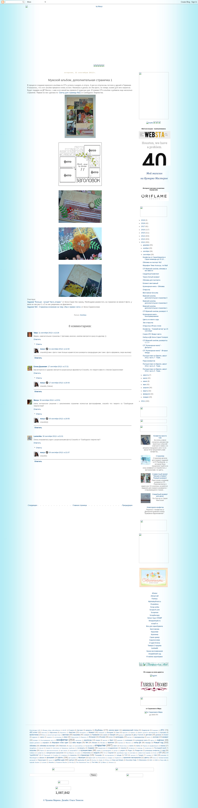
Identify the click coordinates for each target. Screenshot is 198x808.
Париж (145, 746)
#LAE (64, 730)
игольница (58, 737)
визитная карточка (54, 735)
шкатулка (81, 760)
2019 (143, 220)
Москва (102, 742)
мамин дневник (35, 742)
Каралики (154, 632)
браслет (125, 732)
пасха (163, 746)
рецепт (122, 750)
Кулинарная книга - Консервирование (151, 315)
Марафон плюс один (60, 743)
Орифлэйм (88, 746)
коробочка (88, 740)
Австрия (80, 730)
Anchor (94, 760)
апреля (146, 388)
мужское (111, 743)
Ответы (39, 344)
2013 (143, 239)
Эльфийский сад (154, 654)
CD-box (107, 760)
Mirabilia (51, 762)
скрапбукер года (122, 753)
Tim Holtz (95, 762)
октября (146, 251)
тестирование (109, 755)
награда (148, 742)
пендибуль (33, 748)
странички (84, 755)
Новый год (158, 742)
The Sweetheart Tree (82, 762)
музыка (120, 742)
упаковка (163, 755)
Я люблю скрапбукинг (154, 657)
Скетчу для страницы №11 (70, 93)
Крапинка (154, 634)
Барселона (53, 732)
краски (105, 740)
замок (42, 737)
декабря (146, 245)
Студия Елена (154, 643)
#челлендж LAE (35, 730)
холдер (109, 757)
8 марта (71, 730)
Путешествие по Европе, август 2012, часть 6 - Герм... (155, 365)
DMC (150, 760)
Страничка (160, 456)
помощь (139, 748)
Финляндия (33, 757)
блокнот (92, 732)
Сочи (154, 753)
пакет (115, 746)
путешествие (86, 750)
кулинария (128, 740)
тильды (119, 755)
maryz (42, 349)
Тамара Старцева (154, 646)
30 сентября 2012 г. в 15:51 (50, 400)
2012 (143, 242)
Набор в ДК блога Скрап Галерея (155, 337)
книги (148, 737)
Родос (130, 750)
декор (121, 735)
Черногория (42, 760)
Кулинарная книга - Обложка (153, 286)
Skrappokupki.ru (155, 621)
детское (149, 735)
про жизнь (64, 750)
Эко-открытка (148, 323)
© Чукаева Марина (51, 800)
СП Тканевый (45, 755)
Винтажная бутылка (150, 293)
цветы (146, 758)
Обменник (62, 746)
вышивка (76, 735)
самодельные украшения (54, 753)
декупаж (128, 735)
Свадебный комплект (151, 274)
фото (60, 757)
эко (88, 760)
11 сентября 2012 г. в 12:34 (59, 349)
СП (160, 753)
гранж (105, 735)
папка (138, 746)
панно (131, 746)
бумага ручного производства (147, 732)
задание (34, 737)
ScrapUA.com (155, 610)
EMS (156, 760)
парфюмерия (154, 746)
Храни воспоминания (154, 651)
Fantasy (154, 599)
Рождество (139, 750)
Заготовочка (154, 629)
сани (78, 753)
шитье (71, 760)
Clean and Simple (117, 760)
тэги (155, 755)
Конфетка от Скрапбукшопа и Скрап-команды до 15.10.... (154, 258)
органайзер (79, 746)
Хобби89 (154, 648)
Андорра (155, 730)
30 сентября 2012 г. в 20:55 (59, 419)
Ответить (37, 339)
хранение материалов (131, 758)
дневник (158, 735)
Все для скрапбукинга (154, 626)
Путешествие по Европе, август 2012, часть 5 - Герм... (155, 370)
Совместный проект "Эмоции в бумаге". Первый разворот (160, 476)
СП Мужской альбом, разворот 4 (155, 311)
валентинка (34, 735)
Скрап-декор (154, 637)
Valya (36, 333)
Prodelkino (155, 604)
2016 (143, 230)
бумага (133, 732)
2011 (143, 401)
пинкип (48, 748)
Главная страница (80, 505)
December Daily (131, 760)
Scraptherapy (154, 615)
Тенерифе (98, 755)
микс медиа (76, 743)
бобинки (101, 732)
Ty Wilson (103, 762)
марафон (46, 742)
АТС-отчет (34, 732)
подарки (91, 748)
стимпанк (64, 755)
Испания (92, 737)
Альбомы (83, 315)
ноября (146, 248)
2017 (143, 226)
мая (144, 384)
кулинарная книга (141, 740)
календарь (119, 737)
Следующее (32, 505)
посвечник (148, 748)
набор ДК (137, 743)
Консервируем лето (47, 740)
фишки (41, 757)
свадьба (96, 753)
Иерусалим (74, 737)
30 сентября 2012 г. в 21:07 (59, 452)
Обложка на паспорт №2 (152, 262)
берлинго (63, 732)
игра (65, 737)
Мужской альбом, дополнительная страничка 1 (155, 307)
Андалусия (145, 730)
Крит (111, 740)
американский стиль (130, 730)
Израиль (83, 737)
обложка (33, 746)
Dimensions (143, 760)
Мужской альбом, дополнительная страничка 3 (155, 297)
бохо (117, 732)
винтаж (65, 735)
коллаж (156, 737)
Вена (44, 735)
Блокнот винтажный (150, 283)
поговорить (81, 748)
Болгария (110, 732)
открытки (100, 745)
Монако (94, 742)
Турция (140, 755)
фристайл (92, 757)
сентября (147, 255)
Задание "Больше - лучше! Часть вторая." (44, 302)
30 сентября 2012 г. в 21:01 (53, 436)
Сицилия (111, 753)
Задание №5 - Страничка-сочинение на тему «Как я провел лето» (54, 307)
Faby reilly (163, 760)
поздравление (113, 748)
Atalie (100, 760)
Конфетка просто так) (160, 437)
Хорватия (118, 757)
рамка (99, 750)
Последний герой (160, 748)
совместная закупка (144, 753)
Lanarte (44, 762)
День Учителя (138, 735)
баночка (44, 732)
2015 (143, 233)
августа (146, 375)
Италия (102, 737)
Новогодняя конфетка (155, 507)
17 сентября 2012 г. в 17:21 (58, 367)
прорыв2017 (74, 750)
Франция (81, 758)
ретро (116, 750)
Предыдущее (127, 505)
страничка (73, 755)
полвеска (132, 748)
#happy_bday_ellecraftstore (51, 730)
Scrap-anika (154, 607)
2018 (143, 223)
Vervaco (111, 762)
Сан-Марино (70, 753)
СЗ (104, 753)
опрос (71, 746)
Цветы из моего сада (151, 319)
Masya (36, 400)
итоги (111, 737)
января (146, 397)
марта (145, 391)
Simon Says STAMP (154, 618)
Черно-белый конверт (151, 277)
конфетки (62, 739)
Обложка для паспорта (151, 280)
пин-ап (41, 748)
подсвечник (101, 748)
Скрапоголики (154, 640)
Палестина (123, 746)
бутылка (163, 732)
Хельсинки (101, 757)
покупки (123, 748)
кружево (120, 740)
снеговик (132, 753)
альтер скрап (114, 730)
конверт (165, 737)
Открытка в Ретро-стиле (152, 326)
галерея (86, 735)
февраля (146, 394)
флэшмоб (50, 758)
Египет (166, 735)
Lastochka (38, 436)
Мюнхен (128, 742)
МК (87, 743)
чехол (50, 760)
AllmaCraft (154, 596)
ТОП (126, 755)
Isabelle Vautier (34, 762)
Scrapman (154, 612)
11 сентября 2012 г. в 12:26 (49, 333)
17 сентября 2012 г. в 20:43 (59, 383)
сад (163, 750)
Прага (42, 750)
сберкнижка (87, 753)
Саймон (32, 753)
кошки (98, 740)
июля (145, 378)
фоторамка (72, 757)
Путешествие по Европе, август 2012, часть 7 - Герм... (155, 357)
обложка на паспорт (47, 746)
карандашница (139, 737)
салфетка (40, 753)
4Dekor (154, 593)
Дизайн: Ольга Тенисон (72, 800)
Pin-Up (72, 762)
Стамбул (55, 755)
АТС (162, 730)
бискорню (82, 732)
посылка (33, 750)
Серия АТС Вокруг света (152, 334)
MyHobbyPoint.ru (154, 601)
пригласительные (52, 750)
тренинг (133, 755)
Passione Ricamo (61, 762)
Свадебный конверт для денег (160, 495)
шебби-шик (60, 760)
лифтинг (160, 740)
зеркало (49, 737)
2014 (143, 236)
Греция (112, 735)
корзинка (78, 740)
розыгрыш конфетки (152, 750)
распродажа (107, 750)
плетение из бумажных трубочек (64, 748)
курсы (152, 740)
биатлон (72, 732)
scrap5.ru (154, 624)
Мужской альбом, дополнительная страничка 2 (155, 302)
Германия (96, 735)
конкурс (35, 740)
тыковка (148, 755)
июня (145, 381)
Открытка (146, 290)
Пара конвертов (149, 361)
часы (154, 757)
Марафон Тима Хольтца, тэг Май (155, 265)
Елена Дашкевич (40, 367)
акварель (89, 730)
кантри (129, 737)
